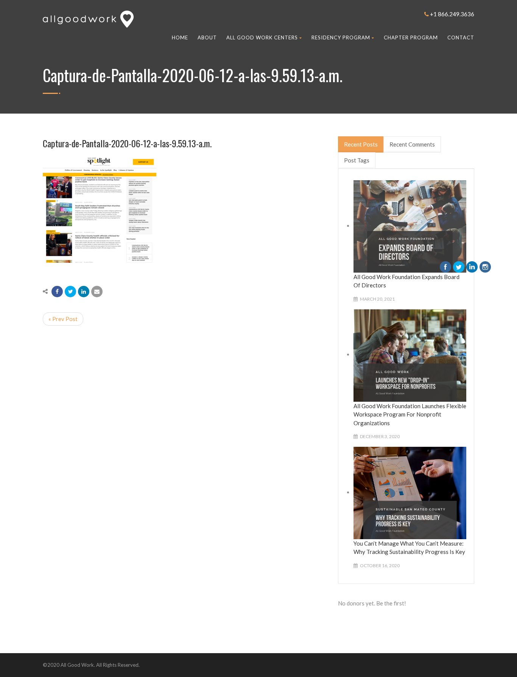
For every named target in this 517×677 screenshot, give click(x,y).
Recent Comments (412, 144)
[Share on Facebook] (57, 291)
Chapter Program (411, 37)
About (207, 37)
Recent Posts (361, 144)
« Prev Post (63, 318)
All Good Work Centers (262, 37)
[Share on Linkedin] (83, 291)
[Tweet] (70, 291)
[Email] (97, 291)
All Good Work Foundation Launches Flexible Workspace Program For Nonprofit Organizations (409, 414)
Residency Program (340, 37)
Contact (460, 37)
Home (180, 37)
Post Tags (356, 160)
